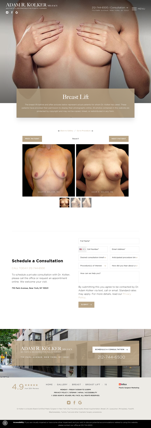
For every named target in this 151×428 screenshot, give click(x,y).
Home (49, 385)
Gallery (62, 385)
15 (106, 385)
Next (119, 139)
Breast (76, 385)
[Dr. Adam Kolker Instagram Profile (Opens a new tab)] (7, 13)
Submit (84, 304)
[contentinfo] (75, 398)
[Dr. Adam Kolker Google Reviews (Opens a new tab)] (16, 13)
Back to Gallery (66, 131)
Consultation (117, 7)
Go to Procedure (84, 131)
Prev (32, 139)
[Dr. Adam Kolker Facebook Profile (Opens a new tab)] (12, 13)
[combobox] (82, 249)
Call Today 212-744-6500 (28, 268)
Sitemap (72, 393)
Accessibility (91, 393)
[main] (75, 65)
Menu (141, 9)
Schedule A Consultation (109, 349)
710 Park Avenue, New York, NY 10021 (110, 10)
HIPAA (80, 393)
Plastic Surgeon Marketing (129, 388)
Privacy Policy (61, 393)
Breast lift (92, 385)
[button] (138, 9)
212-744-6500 (100, 7)
